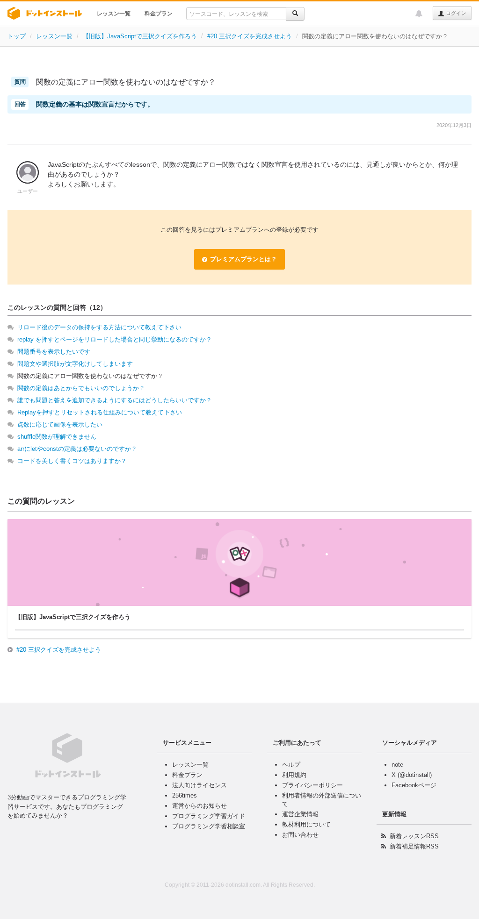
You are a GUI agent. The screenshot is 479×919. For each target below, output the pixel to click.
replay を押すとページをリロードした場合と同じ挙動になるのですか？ (114, 339)
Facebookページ (414, 785)
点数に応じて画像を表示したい (59, 424)
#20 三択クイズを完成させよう (249, 36)
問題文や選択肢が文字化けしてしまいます (75, 363)
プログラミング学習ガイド (208, 815)
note (397, 764)
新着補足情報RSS (414, 846)
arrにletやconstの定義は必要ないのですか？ (77, 448)
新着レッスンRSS (414, 836)
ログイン (455, 13)
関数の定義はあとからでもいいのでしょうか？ (81, 388)
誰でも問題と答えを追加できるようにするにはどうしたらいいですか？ (114, 400)
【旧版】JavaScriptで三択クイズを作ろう (140, 36)
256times (184, 795)
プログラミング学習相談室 (208, 826)
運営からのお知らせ (199, 805)
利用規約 (294, 774)
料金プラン (159, 13)
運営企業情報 (300, 814)
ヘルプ (291, 764)
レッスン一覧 (114, 13)
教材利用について (306, 824)
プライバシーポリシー (312, 785)
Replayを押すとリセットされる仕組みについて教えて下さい (99, 412)
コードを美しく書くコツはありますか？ (72, 460)
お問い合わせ (300, 834)
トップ (16, 36)
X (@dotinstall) (412, 774)
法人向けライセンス (199, 785)
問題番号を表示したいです (53, 351)
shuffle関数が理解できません (56, 436)
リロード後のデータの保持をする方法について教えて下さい (99, 327)
